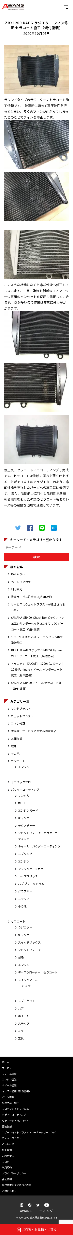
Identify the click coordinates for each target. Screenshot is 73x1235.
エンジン (23, 767)
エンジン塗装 (9, 1079)
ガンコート (18, 761)
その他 (15, 754)
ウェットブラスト (22, 716)
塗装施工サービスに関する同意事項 (33, 731)
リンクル (23, 795)
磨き (14, 746)
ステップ (23, 899)
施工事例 (7, 1149)
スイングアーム (28, 980)
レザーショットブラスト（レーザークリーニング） (30, 1132)
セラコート (18, 921)
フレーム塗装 (9, 1073)
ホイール (23, 1016)
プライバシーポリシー (14, 1173)
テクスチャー (26, 825)
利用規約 (7, 1167)
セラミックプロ (21, 782)
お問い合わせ (9, 1191)
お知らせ (16, 738)
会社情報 (7, 1179)
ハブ (21, 1008)
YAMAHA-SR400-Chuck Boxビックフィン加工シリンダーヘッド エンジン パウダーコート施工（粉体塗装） (37, 623)
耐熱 (21, 957)
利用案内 (16, 589)
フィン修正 (18, 723)
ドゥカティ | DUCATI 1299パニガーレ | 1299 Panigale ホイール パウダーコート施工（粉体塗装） (37, 669)
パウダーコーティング (25, 790)
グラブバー (25, 891)
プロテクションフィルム (15, 1108)
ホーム (5, 1062)
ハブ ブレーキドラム (31, 884)
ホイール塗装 (9, 1085)
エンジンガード (28, 810)
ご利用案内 (8, 1155)
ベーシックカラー (22, 582)
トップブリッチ (28, 876)
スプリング (25, 854)
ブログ (5, 1161)
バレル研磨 (8, 1144)
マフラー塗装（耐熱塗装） (16, 1091)
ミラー (29, 986)
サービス (7, 1067)
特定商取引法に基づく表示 (16, 1185)
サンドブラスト (21, 708)
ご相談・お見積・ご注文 (39, 1229)
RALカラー (18, 574)
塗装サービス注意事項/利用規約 (31, 597)
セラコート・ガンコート (15, 1120)
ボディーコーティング (14, 1114)
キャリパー (25, 818)
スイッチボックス (29, 942)
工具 (21, 1038)
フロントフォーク (29, 950)
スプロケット (26, 1001)
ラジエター (25, 927)
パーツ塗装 (8, 1097)
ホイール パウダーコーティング (39, 846)
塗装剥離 (7, 1126)
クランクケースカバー (32, 869)
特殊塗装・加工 (10, 1103)
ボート (22, 803)
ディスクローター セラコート (38, 972)
